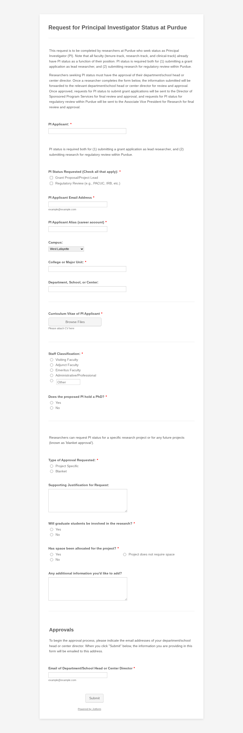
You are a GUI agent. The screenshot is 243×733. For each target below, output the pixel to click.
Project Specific (67, 466)
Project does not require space (152, 554)
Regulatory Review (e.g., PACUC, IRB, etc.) (87, 183)
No (58, 408)
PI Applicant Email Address (71, 197)
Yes (58, 402)
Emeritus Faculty (68, 370)
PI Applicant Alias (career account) (77, 222)
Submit (94, 698)
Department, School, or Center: (73, 282)
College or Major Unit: (67, 262)
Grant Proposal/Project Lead (76, 177)
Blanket (61, 471)
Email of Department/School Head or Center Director (91, 668)
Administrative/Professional (76, 375)
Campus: (55, 242)
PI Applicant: (59, 124)
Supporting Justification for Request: (78, 485)
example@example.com (62, 209)
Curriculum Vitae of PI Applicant (75, 313)
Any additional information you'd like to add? (85, 573)
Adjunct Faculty (67, 365)
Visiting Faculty (67, 360)
